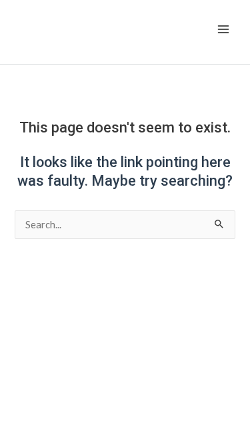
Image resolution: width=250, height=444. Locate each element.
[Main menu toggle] (223, 29)
